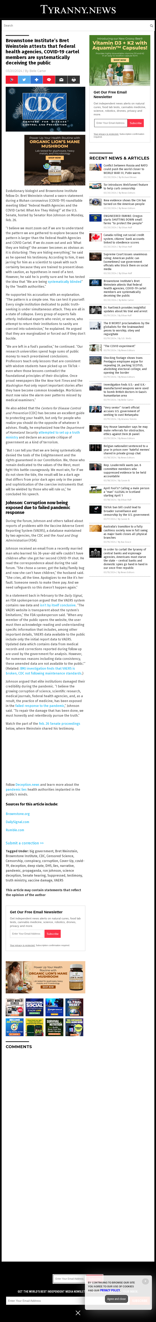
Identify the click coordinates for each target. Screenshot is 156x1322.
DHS (48, 866)
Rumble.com (15, 830)
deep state (35, 866)
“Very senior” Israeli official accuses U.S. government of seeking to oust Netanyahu (122, 411)
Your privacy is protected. (22, 945)
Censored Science (60, 856)
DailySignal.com (17, 822)
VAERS (58, 880)
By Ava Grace (124, 542)
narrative (67, 866)
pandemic (13, 871)
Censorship (14, 861)
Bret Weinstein (66, 851)
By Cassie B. (124, 480)
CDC (42, 856)
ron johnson (52, 871)
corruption (50, 861)
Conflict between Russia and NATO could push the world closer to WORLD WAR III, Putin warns (126, 169)
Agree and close (116, 1299)
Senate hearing (34, 875)
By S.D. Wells (124, 338)
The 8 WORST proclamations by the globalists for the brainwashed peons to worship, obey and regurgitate (127, 329)
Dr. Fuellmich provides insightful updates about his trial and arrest (125, 309)
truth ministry (16, 880)
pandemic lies (16, 789)
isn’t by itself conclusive (58, 605)
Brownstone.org (18, 814)
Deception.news (27, 785)
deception (18, 866)
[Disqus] (45, 1103)
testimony (74, 875)
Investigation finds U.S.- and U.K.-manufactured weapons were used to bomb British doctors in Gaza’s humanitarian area (126, 390)
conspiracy (32, 861)
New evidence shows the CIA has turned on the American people (125, 202)
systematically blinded (64, 282)
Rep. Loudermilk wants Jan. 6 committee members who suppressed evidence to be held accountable (125, 470)
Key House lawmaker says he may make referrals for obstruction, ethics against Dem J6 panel (126, 430)
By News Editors (127, 193)
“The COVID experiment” (119, 346)
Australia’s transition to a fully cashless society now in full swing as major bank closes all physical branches (126, 532)
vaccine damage (40, 880)
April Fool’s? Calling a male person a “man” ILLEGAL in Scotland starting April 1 (126, 492)
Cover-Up (67, 861)
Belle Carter (37, 71)
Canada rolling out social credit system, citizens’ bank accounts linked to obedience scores (124, 238)
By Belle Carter (126, 300)
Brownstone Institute (21, 856)
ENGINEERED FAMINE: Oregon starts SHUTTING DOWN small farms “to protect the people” (123, 219)
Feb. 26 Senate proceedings (59, 724)
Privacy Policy (110, 1290)
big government (41, 851)
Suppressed (56, 875)
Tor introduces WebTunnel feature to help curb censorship (126, 186)
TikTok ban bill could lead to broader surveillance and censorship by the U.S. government (126, 511)
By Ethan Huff (125, 227)
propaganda (31, 871)
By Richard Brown (127, 177)
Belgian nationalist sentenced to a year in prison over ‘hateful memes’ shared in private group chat (127, 449)
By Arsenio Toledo (127, 419)
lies (55, 866)
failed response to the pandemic (39, 706)
